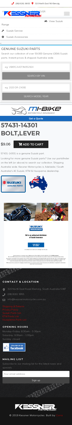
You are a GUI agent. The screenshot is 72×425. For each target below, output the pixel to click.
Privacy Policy (10, 309)
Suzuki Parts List (12, 312)
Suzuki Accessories (17, 36)
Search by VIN (36, 75)
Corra (59, 415)
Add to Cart (32, 144)
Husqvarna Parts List (14, 319)
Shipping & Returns (13, 306)
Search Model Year (36, 96)
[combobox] (36, 87)
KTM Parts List (11, 316)
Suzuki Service (14, 30)
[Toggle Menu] (66, 15)
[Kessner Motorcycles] (23, 14)
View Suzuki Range (32, 23)
